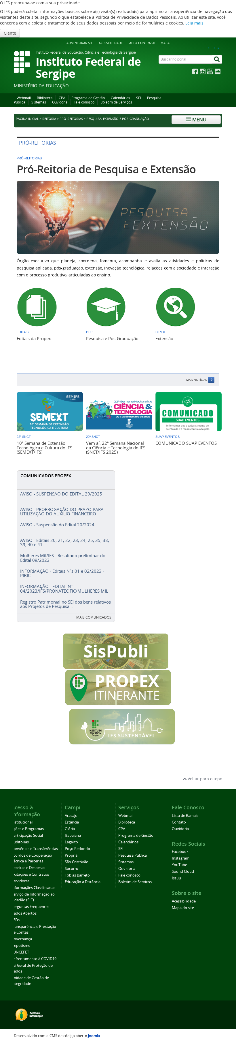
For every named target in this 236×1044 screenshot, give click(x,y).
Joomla (94, 1035)
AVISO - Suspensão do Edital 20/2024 (57, 524)
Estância (72, 822)
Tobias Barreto (77, 875)
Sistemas (38, 102)
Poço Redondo (77, 848)
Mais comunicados (93, 617)
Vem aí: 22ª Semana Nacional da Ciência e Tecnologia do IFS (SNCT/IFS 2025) (115, 447)
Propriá (71, 855)
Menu (198, 119)
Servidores (20, 881)
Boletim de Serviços (116, 102)
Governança (21, 938)
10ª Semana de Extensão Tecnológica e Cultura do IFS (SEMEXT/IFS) (44, 447)
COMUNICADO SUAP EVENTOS (186, 443)
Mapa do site (183, 907)
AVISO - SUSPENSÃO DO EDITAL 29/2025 (61, 494)
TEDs (15, 919)
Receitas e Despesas (28, 867)
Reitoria (49, 119)
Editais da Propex (34, 338)
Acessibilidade (184, 901)
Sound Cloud (183, 871)
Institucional (22, 822)
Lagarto (71, 842)
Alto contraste (142, 43)
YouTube (179, 864)
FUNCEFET (20, 952)
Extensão (164, 338)
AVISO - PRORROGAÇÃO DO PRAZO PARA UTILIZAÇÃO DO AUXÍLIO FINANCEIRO (62, 511)
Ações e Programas (27, 828)
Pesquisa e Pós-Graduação (112, 338)
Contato (179, 822)
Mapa (165, 43)
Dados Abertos (24, 913)
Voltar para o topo (204, 778)
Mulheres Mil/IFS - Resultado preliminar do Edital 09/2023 (62, 558)
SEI (138, 97)
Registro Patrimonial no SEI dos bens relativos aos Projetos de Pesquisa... (65, 604)
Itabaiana (73, 835)
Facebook (180, 851)
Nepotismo (21, 945)
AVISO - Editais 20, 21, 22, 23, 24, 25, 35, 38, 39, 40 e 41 (64, 542)
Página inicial (27, 119)
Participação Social (27, 835)
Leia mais (194, 23)
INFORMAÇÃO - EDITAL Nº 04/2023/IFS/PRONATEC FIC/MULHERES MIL (64, 588)
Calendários (120, 97)
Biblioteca (45, 97)
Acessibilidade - (112, 43)
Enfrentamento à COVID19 (33, 958)
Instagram (180, 858)
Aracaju (71, 815)
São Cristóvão (76, 862)
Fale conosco (84, 102)
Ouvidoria (60, 102)
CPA (62, 97)
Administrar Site (80, 43)
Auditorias (20, 842)
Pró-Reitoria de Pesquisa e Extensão (106, 169)
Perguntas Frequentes (30, 906)
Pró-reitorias (71, 119)
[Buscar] (217, 59)
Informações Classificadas (33, 887)
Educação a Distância (82, 881)
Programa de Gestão (88, 97)
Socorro (71, 868)
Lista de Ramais (185, 815)
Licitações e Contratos (30, 874)
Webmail (24, 97)
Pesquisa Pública (132, 855)
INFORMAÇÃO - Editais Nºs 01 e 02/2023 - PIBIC (62, 573)
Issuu (176, 878)
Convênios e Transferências (34, 848)
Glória (70, 828)
